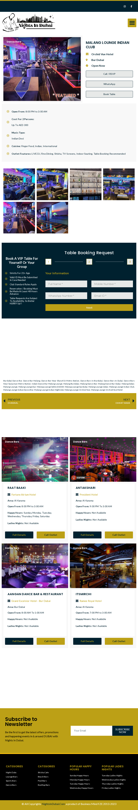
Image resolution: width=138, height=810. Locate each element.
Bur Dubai (19, 606)
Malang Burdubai (71, 383)
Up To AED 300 (20, 125)
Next (89, 307)
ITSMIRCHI (83, 594)
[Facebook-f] (131, 6)
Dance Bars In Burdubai (91, 380)
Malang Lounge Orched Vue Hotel (107, 390)
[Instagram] (125, 6)
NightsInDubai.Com (53, 803)
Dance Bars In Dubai (113, 380)
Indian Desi (18, 138)
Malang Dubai (128, 383)
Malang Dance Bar (88, 383)
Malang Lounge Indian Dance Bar (18, 390)
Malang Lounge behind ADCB (50, 387)
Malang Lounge (10, 387)
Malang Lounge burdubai (76, 387)
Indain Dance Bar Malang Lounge (47, 383)
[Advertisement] (71, 420)
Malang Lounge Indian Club (121, 387)
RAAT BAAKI (17, 488)
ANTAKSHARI (85, 488)
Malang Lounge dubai (98, 387)
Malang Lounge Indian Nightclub (49, 390)
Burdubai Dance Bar (12, 380)
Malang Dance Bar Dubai (109, 383)
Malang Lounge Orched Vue (77, 390)
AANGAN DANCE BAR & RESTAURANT (35, 594)
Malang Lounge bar (27, 387)
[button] (132, 23)
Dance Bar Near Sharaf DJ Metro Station (60, 380)
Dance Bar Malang (31, 380)
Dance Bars (14, 41)
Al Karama (19, 500)
